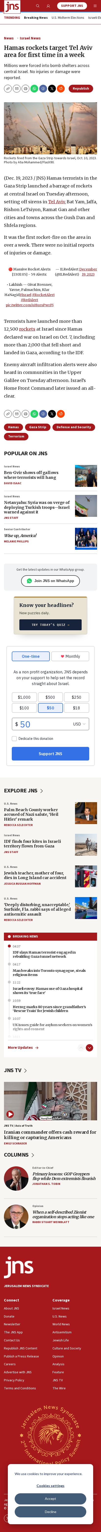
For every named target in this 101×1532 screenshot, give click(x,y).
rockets (27, 329)
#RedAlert (29, 300)
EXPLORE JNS (21, 790)
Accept (50, 1498)
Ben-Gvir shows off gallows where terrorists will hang (31, 475)
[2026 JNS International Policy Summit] (50, 1435)
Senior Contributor (17, 529)
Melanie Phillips (16, 541)
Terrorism (16, 436)
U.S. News (10, 804)
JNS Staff (11, 518)
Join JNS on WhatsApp (54, 581)
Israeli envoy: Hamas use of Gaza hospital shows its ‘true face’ (47, 990)
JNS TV (13, 1070)
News (9, 38)
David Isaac (12, 483)
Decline (50, 1512)
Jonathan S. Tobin (46, 1184)
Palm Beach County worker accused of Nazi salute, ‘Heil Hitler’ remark (31, 814)
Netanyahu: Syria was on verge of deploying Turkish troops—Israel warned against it (37, 507)
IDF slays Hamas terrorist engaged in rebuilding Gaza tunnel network (44, 954)
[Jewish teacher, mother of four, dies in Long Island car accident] (86, 876)
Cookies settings (50, 1486)
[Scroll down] (89, 1047)
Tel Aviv (56, 201)
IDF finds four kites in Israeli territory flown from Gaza (32, 843)
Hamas (13, 427)
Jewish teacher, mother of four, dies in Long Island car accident (35, 875)
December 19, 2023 (88, 272)
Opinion (37, 1206)
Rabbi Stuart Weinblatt (50, 1222)
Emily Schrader (15, 1144)
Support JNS (72, 5)
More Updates (20, 1047)
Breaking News (25, 936)
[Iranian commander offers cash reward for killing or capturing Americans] (50, 1101)
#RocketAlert (43, 295)
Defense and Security (74, 427)
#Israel (25, 295)
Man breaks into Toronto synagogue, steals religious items (49, 972)
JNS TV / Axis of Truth (18, 1126)
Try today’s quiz (51, 625)
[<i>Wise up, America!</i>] (86, 539)
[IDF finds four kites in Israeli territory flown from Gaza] (86, 845)
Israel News (30, 38)
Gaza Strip (37, 427)
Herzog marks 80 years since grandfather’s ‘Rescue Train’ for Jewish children (49, 1009)
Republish (81, 88)
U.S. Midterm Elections (68, 18)
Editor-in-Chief (42, 1168)
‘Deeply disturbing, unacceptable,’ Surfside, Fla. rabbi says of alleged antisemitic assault (37, 909)
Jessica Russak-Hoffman (22, 884)
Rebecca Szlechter (18, 825)
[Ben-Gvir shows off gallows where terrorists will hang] (86, 476)
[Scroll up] (81, 1047)
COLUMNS (17, 1155)
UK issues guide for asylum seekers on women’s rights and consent (52, 1027)
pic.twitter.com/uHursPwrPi (29, 305)
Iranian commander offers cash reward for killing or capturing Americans (50, 1134)
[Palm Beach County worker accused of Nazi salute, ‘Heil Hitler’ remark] (86, 813)
